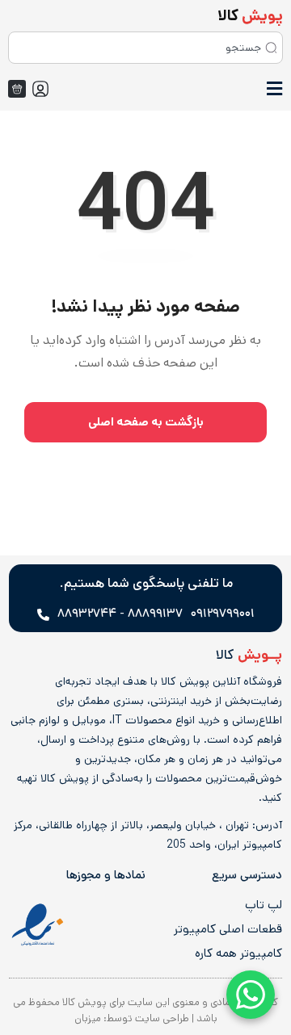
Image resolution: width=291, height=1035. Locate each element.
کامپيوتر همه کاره (238, 953)
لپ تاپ (263, 905)
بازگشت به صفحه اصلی (146, 421)
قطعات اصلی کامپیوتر (228, 929)
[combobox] (145, 47)
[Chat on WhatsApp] (250, 994)
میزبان (87, 1018)
